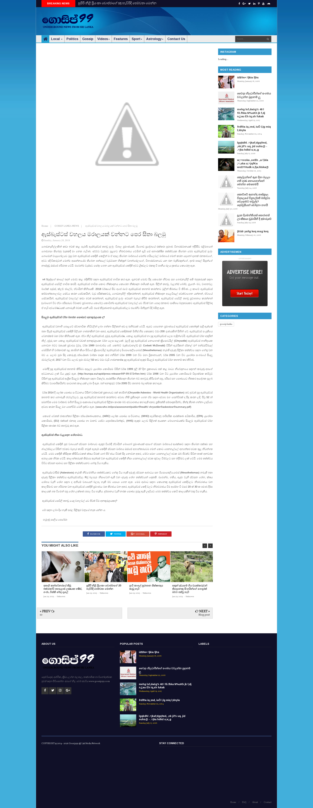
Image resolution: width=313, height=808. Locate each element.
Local (56, 39)
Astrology (154, 39)
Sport (136, 39)
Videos (102, 39)
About (255, 802)
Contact (268, 802)
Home (45, 226)
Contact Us (176, 39)
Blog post (204, 615)
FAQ (244, 802)
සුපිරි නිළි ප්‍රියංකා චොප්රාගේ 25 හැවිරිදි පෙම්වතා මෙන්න (117, 3)
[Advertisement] (206, 18)
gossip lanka (226, 324)
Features (121, 39)
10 (41, 615)
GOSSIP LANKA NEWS (67, 226)
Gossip (87, 39)
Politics (72, 39)
